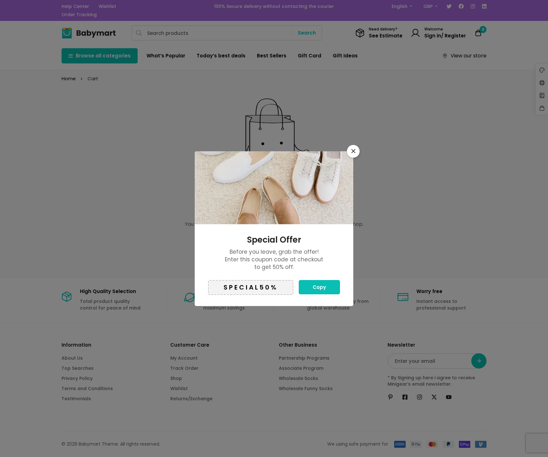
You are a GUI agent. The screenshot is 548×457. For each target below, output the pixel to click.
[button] (353, 151)
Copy (319, 287)
